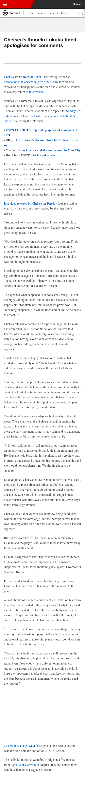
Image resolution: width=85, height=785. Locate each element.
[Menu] (5, 4)
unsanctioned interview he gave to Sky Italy (31, 82)
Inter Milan (36, 92)
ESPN (21, 4)
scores (77, 4)
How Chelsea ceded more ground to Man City (49, 150)
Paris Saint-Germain (23, 765)
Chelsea (9, 77)
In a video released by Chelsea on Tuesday (30, 203)
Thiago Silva (28, 745)
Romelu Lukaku (33, 77)
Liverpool (29, 116)
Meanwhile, (12, 745)
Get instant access (43, 155)
